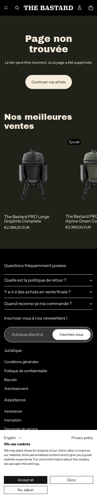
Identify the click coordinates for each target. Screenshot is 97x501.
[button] (12, 438)
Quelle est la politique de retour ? (35, 280)
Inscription (12, 420)
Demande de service (21, 429)
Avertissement (16, 388)
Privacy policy (82, 438)
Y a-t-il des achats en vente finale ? (37, 291)
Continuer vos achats (49, 82)
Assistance (13, 411)
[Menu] (6, 8)
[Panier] (90, 8)
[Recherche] (17, 8)
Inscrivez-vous (71, 334)
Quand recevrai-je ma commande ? (38, 303)
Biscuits (10, 379)
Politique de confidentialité (25, 371)
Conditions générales (21, 361)
